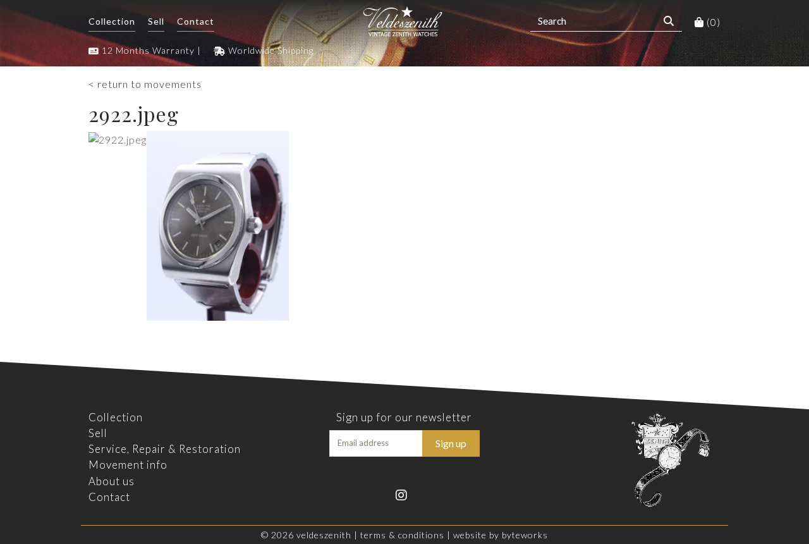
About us (111, 481)
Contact (195, 21)
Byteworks (525, 534)
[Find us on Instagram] (404, 493)
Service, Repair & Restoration (164, 448)
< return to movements (145, 84)
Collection (111, 21)
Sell (156, 21)
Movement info (127, 464)
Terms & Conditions (402, 534)
